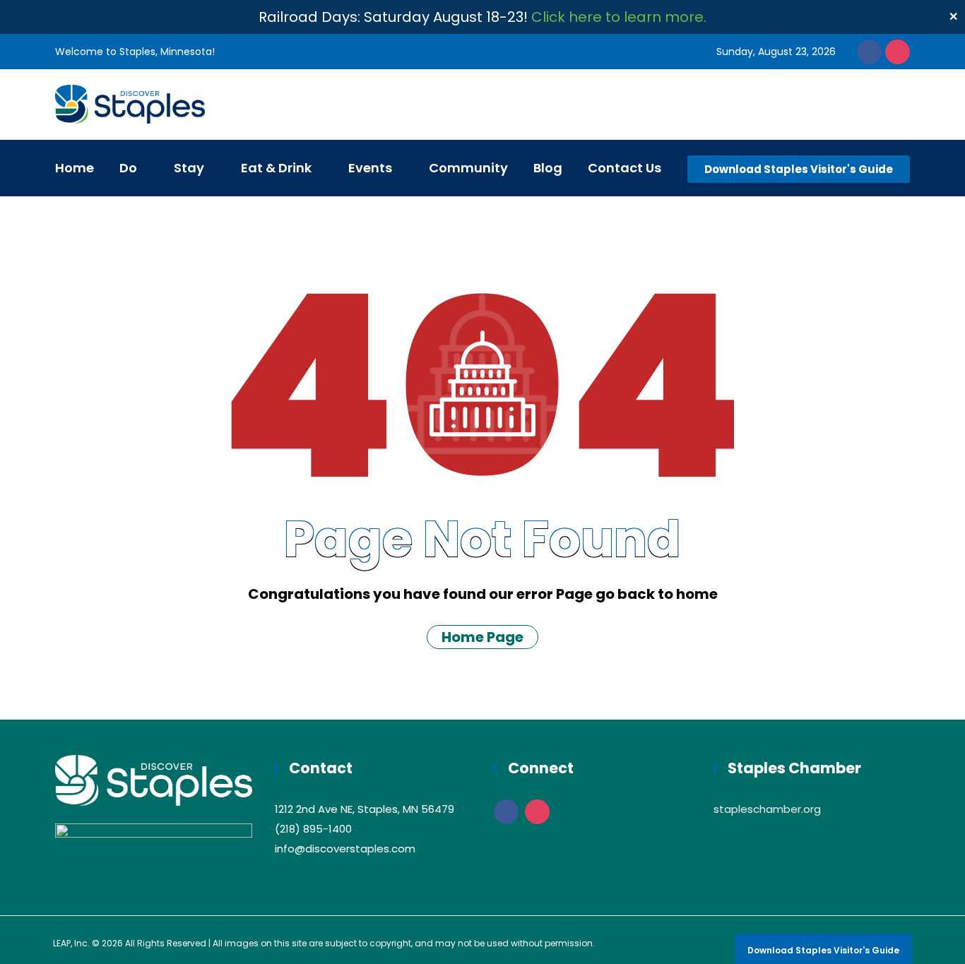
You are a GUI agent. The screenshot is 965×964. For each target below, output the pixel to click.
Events (370, 168)
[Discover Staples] (130, 106)
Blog (547, 168)
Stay (189, 168)
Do (128, 168)
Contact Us (624, 168)
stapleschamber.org (767, 809)
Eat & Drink (276, 168)
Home (74, 168)
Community (468, 168)
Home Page (482, 637)
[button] (798, 169)
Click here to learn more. (618, 17)
